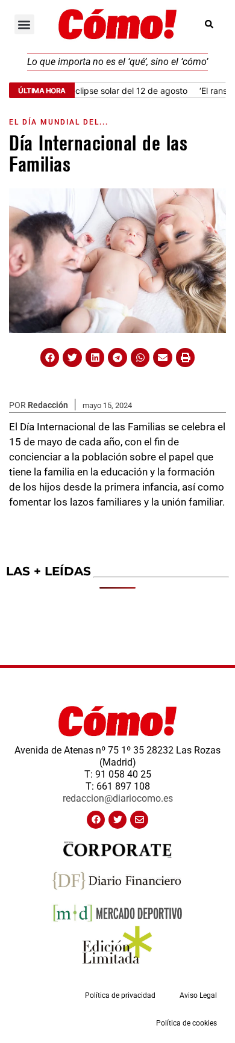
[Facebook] (96, 820)
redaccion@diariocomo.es (118, 798)
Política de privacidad (120, 995)
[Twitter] (117, 820)
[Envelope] (139, 820)
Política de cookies (186, 1023)
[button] (24, 24)
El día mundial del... (58, 122)
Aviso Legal (198, 995)
